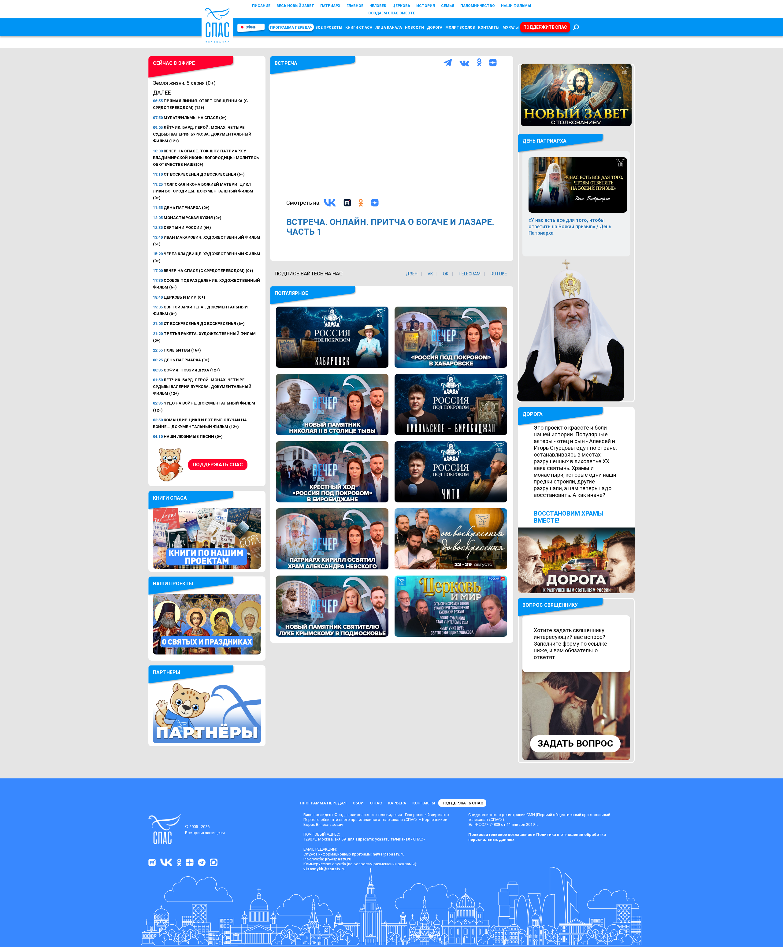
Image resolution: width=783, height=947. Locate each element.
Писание (261, 6)
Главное (355, 6)
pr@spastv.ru (338, 859)
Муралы (511, 27)
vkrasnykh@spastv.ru (324, 869)
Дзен (411, 273)
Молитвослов (460, 27)
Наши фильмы (516, 6)
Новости (414, 27)
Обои (358, 803)
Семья (447, 6)
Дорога (434, 27)
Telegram (469, 273)
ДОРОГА (532, 414)
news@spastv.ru (389, 854)
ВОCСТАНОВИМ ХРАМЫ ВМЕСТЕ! (568, 517)
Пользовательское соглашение (500, 834)
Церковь (401, 6)
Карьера (397, 803)
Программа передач (291, 27)
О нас (376, 803)
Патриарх (330, 6)
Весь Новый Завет (295, 6)
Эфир (251, 27)
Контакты (488, 27)
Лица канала (388, 27)
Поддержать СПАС (218, 465)
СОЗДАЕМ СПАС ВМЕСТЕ (391, 13)
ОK (445, 273)
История (425, 6)
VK (430, 273)
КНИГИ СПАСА (358, 27)
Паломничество (477, 6)
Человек (377, 6)
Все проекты (328, 27)
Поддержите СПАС (545, 27)
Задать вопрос (575, 743)
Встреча (286, 63)
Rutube (499, 273)
